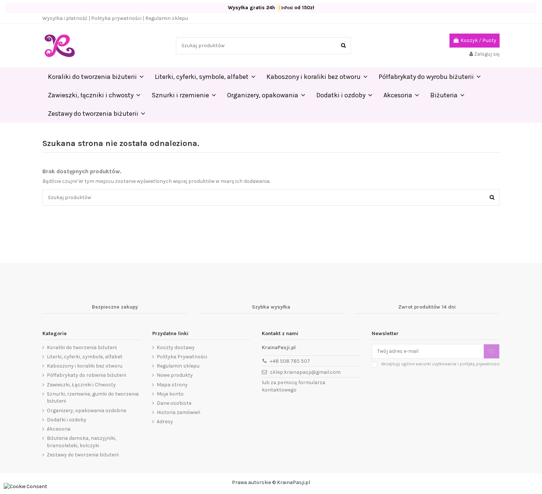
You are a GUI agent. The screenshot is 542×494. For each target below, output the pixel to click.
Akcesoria (58, 429)
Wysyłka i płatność (64, 18)
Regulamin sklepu (166, 18)
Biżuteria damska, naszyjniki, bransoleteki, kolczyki (81, 442)
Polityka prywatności (116, 18)
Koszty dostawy (176, 347)
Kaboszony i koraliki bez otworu (84, 366)
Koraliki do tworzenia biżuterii (82, 347)
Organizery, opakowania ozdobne (86, 410)
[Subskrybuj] (491, 351)
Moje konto (170, 394)
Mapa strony (172, 385)
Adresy (165, 421)
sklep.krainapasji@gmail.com (305, 372)
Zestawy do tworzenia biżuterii (83, 455)
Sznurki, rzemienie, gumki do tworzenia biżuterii (93, 397)
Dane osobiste (174, 403)
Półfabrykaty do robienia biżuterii (86, 375)
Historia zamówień (178, 412)
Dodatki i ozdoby (66, 420)
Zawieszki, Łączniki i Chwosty (81, 385)
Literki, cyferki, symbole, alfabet (84, 357)
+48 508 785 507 (290, 361)
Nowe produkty (175, 375)
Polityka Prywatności (182, 357)
